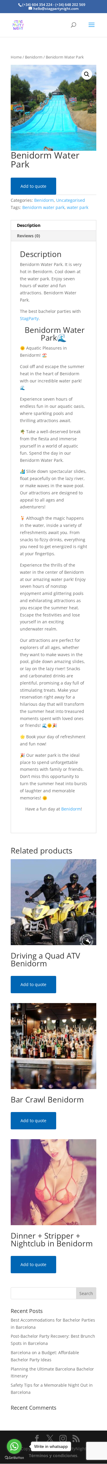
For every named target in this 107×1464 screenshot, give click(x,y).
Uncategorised (70, 200)
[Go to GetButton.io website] (14, 1458)
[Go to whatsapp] (14, 1446)
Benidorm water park (43, 207)
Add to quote (33, 186)
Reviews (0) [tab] (28, 236)
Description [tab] (28, 225)
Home (16, 57)
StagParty (29, 318)
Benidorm (34, 57)
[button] (86, 74)
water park (77, 207)
